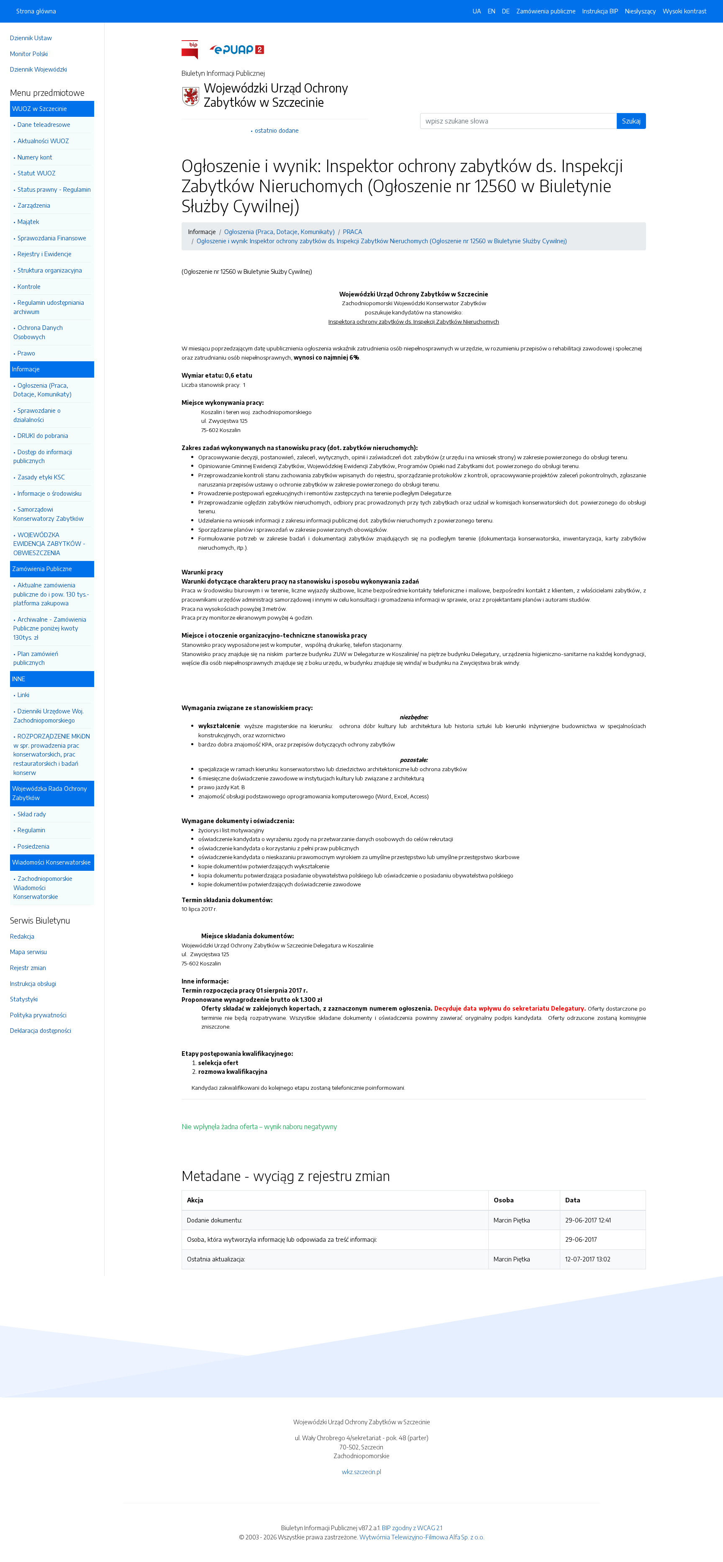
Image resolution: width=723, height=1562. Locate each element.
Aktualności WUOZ (43, 140)
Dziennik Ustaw (31, 37)
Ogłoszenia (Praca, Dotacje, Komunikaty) (42, 389)
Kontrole (29, 286)
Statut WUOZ (37, 173)
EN (491, 11)
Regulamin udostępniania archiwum (48, 307)
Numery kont (35, 157)
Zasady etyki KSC (41, 477)
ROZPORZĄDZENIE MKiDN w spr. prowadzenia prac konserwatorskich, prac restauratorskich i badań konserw (51, 754)
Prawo (26, 353)
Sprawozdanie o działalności (37, 415)
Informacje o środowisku (50, 493)
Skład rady (32, 814)
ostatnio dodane (277, 130)
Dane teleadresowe (44, 124)
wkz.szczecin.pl (361, 1471)
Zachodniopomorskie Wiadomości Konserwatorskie (42, 887)
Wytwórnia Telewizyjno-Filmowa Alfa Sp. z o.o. (422, 1537)
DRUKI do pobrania (43, 435)
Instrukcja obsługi (33, 983)
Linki (23, 694)
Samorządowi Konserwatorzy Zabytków (48, 513)
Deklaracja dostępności (40, 1030)
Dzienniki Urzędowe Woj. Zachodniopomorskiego (48, 715)
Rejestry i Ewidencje (45, 253)
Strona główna (36, 11)
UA (477, 11)
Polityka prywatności (38, 1015)
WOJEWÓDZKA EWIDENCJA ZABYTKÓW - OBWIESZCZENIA (49, 543)
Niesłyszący (640, 11)
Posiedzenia (33, 846)
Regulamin (31, 830)
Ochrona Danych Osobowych (38, 332)
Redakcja (22, 936)
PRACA (352, 231)
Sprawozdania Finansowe (52, 238)
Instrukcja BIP (600, 11)
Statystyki (24, 999)
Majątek (28, 221)
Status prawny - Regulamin (54, 189)
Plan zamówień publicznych (35, 658)
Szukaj (631, 121)
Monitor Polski (29, 53)
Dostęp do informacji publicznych (42, 456)
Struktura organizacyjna (50, 270)
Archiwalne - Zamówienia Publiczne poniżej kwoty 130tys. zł (49, 628)
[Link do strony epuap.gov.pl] (237, 49)
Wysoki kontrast (685, 11)
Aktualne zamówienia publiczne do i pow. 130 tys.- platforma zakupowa (51, 594)
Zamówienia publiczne (546, 11)
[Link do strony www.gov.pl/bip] (195, 49)
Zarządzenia (34, 205)
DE (506, 11)
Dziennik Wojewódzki (38, 69)
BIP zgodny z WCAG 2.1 (412, 1527)
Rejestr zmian (28, 967)
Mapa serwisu (28, 951)
